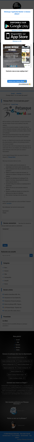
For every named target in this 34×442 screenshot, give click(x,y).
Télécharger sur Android (17, 30)
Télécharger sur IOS (17, 41)
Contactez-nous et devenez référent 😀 (17, 81)
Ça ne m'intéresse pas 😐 (24, 84)
